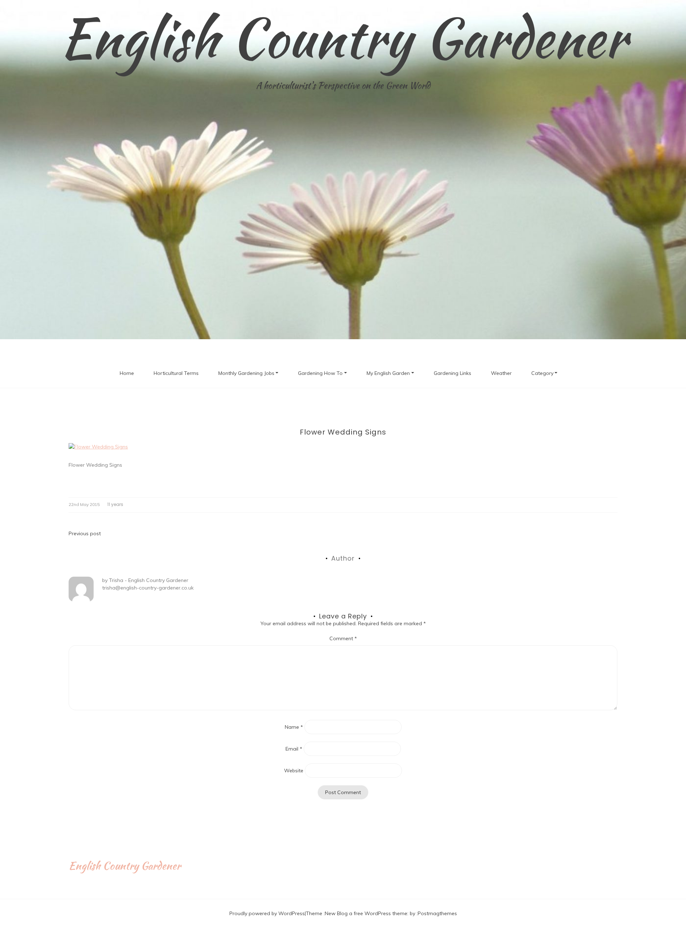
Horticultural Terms (176, 373)
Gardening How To (320, 373)
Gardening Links (452, 373)
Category (542, 373)
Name (294, 727)
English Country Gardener (343, 37)
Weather (501, 373)
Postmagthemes (437, 913)
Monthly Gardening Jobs (246, 373)
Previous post (85, 533)
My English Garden (388, 373)
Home (127, 373)
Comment (343, 638)
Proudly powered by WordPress (267, 913)
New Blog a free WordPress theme (366, 913)
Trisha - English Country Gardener (148, 580)
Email (293, 749)
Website (293, 770)
